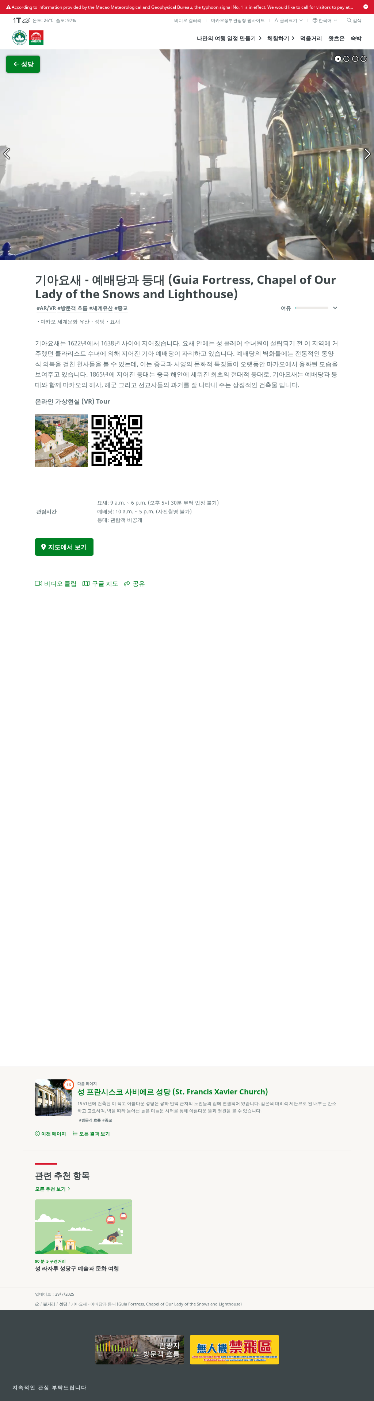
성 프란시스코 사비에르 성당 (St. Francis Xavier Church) (172, 1092)
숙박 (356, 38)
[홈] (37, 1304)
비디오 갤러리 (188, 20)
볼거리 (49, 1304)
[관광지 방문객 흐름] (139, 1349)
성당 (63, 1304)
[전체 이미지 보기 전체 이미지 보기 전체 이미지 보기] (187, 154)
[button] (288, 20)
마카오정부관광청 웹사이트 (238, 20)
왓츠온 (336, 38)
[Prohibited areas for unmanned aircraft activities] (234, 1349)
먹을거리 (311, 38)
